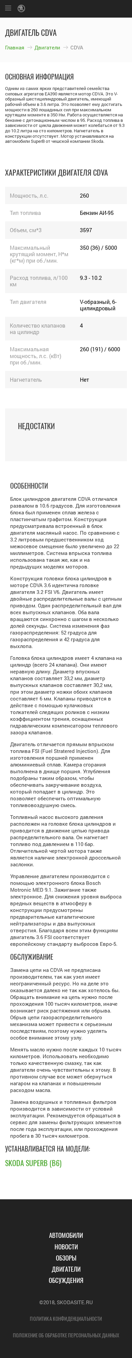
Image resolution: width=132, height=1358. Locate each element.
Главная (14, 47)
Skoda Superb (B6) (33, 1162)
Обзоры (66, 1257)
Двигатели (47, 47)
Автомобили (66, 1235)
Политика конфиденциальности (66, 1318)
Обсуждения (66, 1280)
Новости (66, 1246)
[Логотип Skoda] (22, 9)
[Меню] (8, 9)
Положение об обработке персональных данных (66, 1335)
